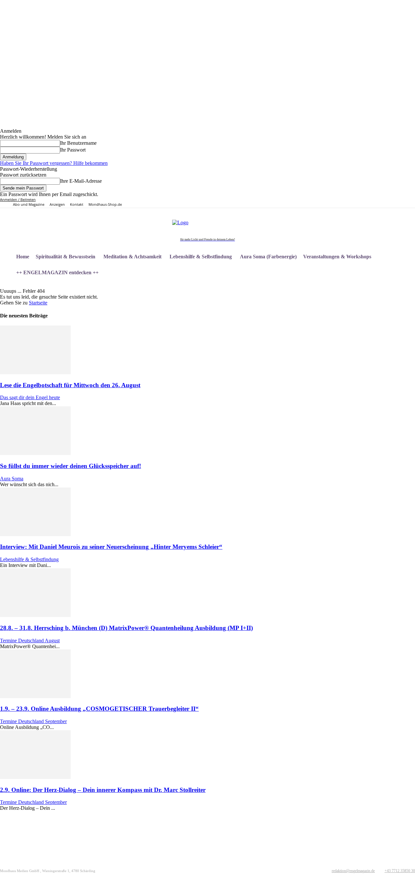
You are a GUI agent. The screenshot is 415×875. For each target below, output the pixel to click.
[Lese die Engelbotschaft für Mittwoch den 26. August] (35, 372)
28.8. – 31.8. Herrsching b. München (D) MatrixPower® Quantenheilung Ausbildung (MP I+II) (126, 627)
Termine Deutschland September (33, 721)
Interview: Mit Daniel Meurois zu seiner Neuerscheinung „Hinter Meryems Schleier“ (111, 546)
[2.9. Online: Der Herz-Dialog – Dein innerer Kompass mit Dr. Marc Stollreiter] (35, 777)
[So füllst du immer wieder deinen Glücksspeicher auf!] (35, 453)
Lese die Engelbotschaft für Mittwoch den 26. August (70, 385)
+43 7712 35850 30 (400, 871)
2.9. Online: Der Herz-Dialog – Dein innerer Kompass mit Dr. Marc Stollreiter (103, 789)
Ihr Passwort (73, 150)
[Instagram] (343, 202)
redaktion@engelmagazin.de (353, 871)
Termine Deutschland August (30, 640)
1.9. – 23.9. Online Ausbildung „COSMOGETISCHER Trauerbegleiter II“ (99, 708)
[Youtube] (365, 202)
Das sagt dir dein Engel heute (30, 397)
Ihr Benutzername (78, 143)
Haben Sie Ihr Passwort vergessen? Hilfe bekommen (54, 163)
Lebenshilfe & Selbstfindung (29, 559)
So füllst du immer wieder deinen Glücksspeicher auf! (70, 465)
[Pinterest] (350, 202)
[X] (358, 202)
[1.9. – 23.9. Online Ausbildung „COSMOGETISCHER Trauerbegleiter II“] (35, 696)
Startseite (38, 302)
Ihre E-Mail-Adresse (81, 181)
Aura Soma (11, 478)
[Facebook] (335, 202)
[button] (407, 288)
